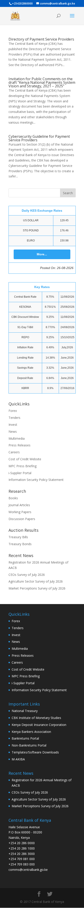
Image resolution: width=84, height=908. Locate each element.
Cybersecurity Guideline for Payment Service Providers (39, 138)
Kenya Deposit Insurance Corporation (39, 725)
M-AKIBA (18, 759)
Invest (13, 424)
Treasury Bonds (20, 544)
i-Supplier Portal (20, 473)
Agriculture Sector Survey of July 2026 (36, 581)
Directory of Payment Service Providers (41, 39)
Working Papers (20, 512)
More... (42, 254)
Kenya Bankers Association (31, 731)
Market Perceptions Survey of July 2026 (37, 588)
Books (13, 498)
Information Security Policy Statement (36, 480)
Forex (13, 411)
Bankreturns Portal (25, 738)
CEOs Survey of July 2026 (27, 574)
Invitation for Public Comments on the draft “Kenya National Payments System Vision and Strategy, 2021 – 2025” (42, 82)
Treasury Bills (18, 537)
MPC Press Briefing (23, 466)
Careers (14, 452)
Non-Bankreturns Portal (29, 745)
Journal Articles (19, 505)
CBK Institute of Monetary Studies (36, 718)
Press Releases (19, 445)
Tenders (14, 417)
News (13, 431)
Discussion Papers (22, 519)
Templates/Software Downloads (35, 752)
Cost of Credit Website (25, 459)
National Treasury (25, 711)
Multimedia (17, 438)
